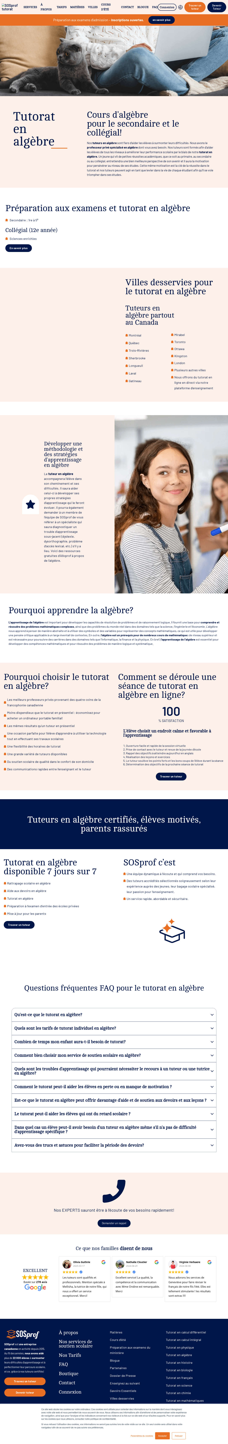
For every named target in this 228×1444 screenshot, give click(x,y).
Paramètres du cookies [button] (142, 1435)
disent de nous (136, 1248)
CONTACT (127, 7)
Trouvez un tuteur (25, 1381)
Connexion (167, 7)
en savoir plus (161, 19)
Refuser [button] (179, 1435)
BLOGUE (143, 7)
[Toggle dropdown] (180, 7)
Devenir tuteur (25, 1392)
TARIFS (62, 7)
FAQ (155, 7)
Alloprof (65, 556)
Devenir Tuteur (217, 7)
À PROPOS (46, 7)
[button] (114, 1015)
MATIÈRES (77, 7)
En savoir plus (19, 248)
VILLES (93, 7)
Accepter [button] (162, 1435)
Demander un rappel (114, 1223)
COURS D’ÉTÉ (106, 7)
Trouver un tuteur (195, 7)
